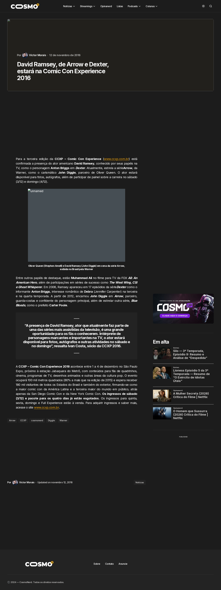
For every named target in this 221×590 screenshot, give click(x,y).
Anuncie (122, 563)
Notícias (139, 482)
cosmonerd (37, 420)
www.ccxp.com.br (116, 159)
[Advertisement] (76, 125)
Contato (109, 563)
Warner (63, 420)
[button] (203, 6)
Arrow (12, 420)
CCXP (23, 420)
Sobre (97, 563)
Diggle (51, 420)
